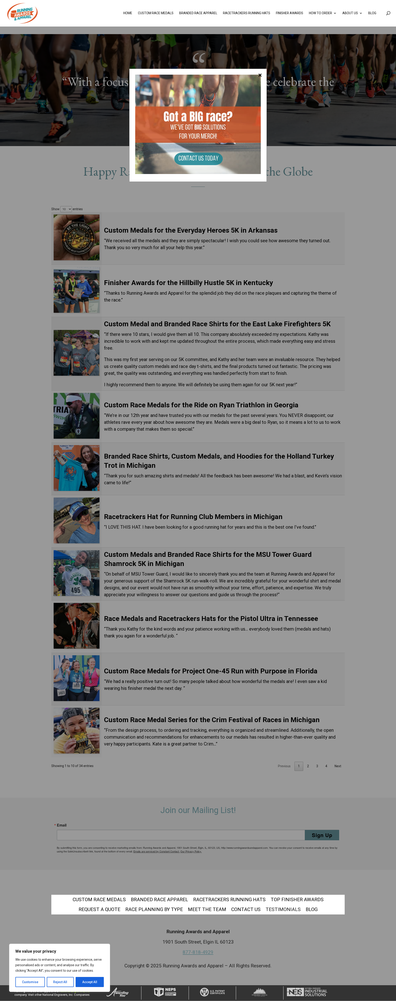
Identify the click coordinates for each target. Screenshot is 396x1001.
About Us (350, 13)
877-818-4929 (198, 952)
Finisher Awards (289, 13)
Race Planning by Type (154, 909)
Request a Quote (99, 909)
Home (127, 13)
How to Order (320, 13)
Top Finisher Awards (297, 899)
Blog (372, 13)
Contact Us (246, 909)
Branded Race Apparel (198, 13)
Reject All (60, 982)
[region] (59, 968)
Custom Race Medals (155, 13)
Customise (30, 982)
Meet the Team (207, 909)
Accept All (89, 982)
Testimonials (283, 909)
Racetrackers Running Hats (246, 13)
